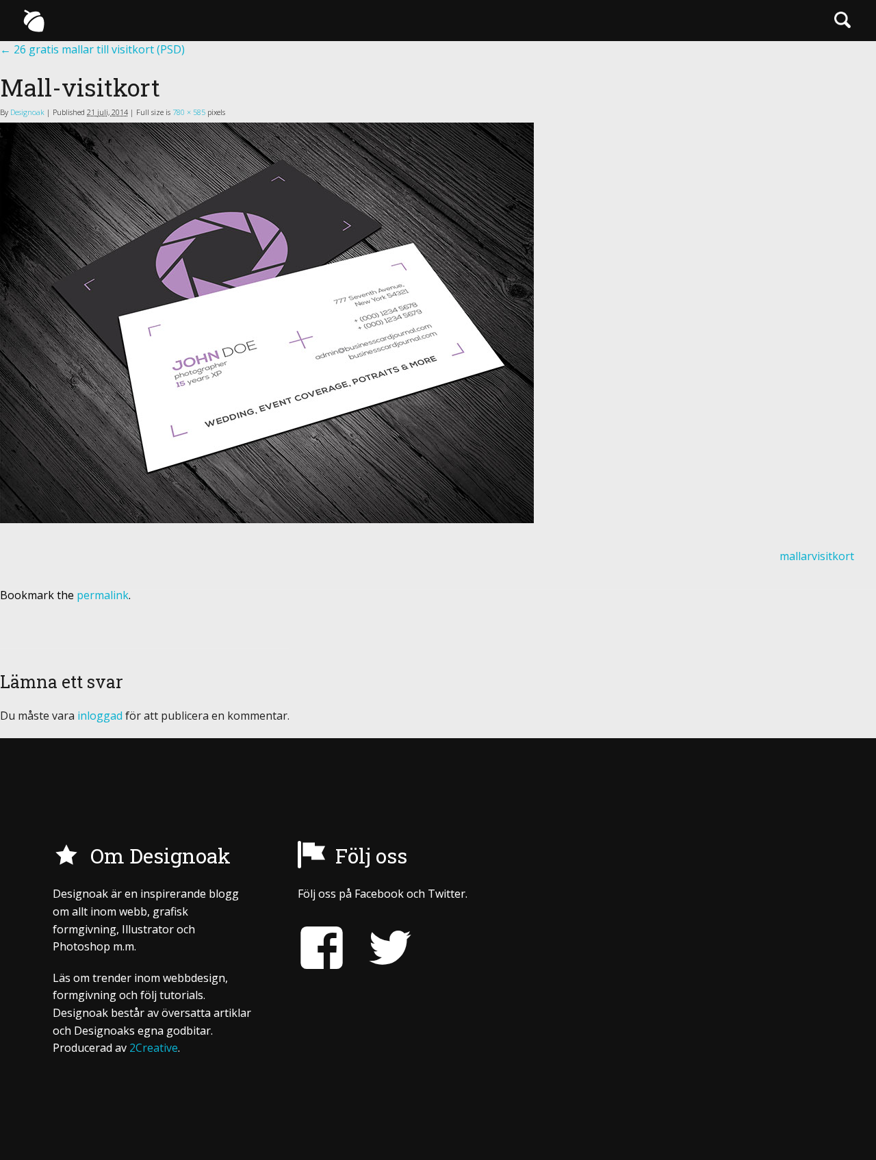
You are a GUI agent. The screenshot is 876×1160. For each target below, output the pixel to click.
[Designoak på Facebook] (322, 948)
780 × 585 (188, 112)
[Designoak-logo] (33, 20)
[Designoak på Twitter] (380, 948)
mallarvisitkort (817, 556)
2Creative (153, 1047)
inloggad (100, 715)
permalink (103, 595)
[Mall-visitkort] (438, 323)
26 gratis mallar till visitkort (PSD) (92, 49)
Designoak (27, 112)
